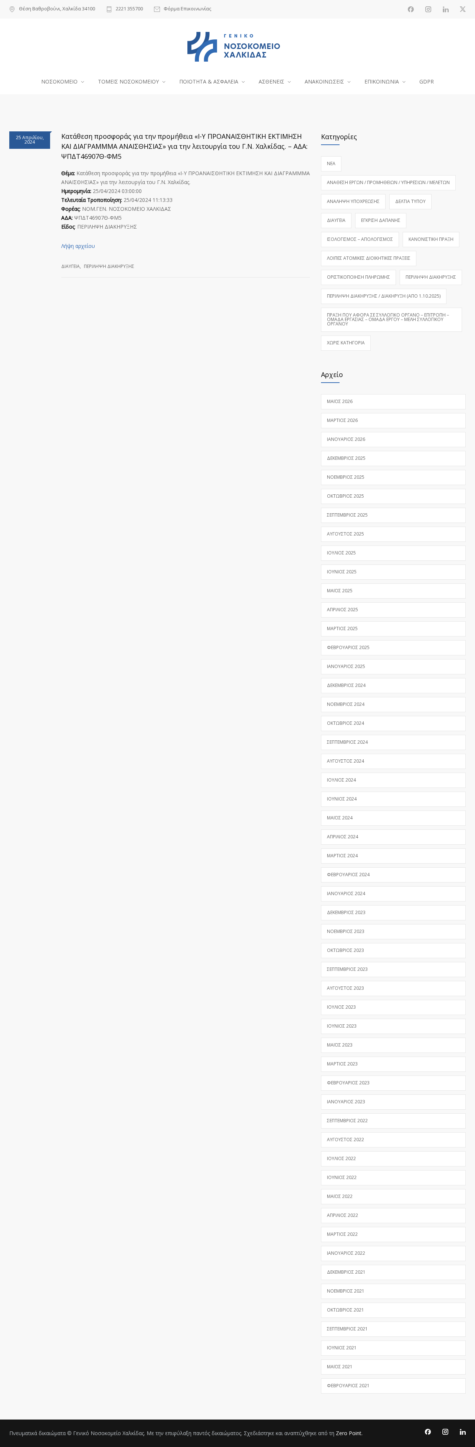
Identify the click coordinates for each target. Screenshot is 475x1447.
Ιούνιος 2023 (342, 1026)
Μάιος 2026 (340, 401)
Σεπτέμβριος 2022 (347, 1120)
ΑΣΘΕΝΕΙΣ (271, 81)
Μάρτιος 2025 (342, 628)
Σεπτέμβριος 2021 (347, 1329)
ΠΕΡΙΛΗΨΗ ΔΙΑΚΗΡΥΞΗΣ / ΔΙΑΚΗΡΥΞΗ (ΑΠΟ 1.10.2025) (383, 296)
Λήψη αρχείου (78, 245)
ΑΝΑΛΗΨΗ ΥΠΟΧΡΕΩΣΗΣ (353, 201)
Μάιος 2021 (340, 1366)
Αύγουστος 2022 (345, 1139)
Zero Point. (349, 1433)
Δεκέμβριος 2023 (346, 912)
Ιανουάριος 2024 (346, 893)
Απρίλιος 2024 (342, 837)
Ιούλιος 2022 (341, 1158)
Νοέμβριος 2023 (345, 931)
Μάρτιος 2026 (342, 420)
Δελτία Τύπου (410, 201)
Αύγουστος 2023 (345, 988)
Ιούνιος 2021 (342, 1348)
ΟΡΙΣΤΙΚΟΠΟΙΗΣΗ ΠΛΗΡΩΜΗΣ (358, 277)
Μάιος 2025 (340, 590)
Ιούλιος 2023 (341, 1007)
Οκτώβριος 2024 (345, 723)
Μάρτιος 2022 (342, 1234)
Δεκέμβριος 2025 (346, 458)
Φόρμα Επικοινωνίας (187, 9)
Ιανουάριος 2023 (346, 1102)
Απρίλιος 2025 (342, 609)
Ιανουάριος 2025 (346, 666)
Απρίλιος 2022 (342, 1215)
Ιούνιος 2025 (342, 572)
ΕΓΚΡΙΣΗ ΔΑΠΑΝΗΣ (380, 220)
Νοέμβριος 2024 (345, 704)
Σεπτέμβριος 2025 (347, 515)
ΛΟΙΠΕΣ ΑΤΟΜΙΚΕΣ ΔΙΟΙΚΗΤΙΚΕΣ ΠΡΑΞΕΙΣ (368, 258)
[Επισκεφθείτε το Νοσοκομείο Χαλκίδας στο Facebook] (411, 9)
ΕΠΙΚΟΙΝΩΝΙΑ (381, 81)
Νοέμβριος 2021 (345, 1291)
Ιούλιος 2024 (341, 780)
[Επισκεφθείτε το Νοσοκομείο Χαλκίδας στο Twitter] (463, 9)
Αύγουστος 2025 (345, 534)
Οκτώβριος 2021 (345, 1310)
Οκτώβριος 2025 (345, 496)
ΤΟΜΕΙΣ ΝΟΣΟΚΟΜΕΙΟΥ (128, 81)
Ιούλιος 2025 (341, 553)
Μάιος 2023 (340, 1045)
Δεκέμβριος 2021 (346, 1272)
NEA (331, 163)
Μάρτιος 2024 (342, 855)
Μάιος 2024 (340, 818)
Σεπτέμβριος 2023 (347, 969)
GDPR (426, 81)
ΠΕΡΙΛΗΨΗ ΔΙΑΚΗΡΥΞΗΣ (109, 266)
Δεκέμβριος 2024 (346, 685)
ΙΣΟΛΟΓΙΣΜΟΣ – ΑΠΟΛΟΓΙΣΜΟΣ (360, 239)
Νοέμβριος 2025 (345, 477)
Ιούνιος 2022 (342, 1177)
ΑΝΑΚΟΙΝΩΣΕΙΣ (324, 81)
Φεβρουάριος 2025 (348, 647)
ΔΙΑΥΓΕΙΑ (70, 266)
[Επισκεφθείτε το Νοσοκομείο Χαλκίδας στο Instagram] (428, 9)
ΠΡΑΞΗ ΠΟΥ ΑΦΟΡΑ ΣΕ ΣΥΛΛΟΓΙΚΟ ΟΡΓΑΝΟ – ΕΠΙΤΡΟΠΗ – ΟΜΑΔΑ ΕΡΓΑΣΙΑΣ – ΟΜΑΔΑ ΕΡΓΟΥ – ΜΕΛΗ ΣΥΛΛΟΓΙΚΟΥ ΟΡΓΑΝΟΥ (388, 319)
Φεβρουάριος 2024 (348, 874)
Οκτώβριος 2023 (345, 950)
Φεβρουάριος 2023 (348, 1083)
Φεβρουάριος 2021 (348, 1385)
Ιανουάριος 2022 (346, 1253)
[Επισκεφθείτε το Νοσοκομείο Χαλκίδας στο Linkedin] (446, 9)
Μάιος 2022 (340, 1196)
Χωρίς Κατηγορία (346, 343)
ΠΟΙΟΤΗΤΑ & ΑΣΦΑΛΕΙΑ (208, 81)
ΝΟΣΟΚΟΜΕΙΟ (59, 81)
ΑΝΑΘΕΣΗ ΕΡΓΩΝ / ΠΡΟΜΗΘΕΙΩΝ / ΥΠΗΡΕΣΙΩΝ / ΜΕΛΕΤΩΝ (388, 182)
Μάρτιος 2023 (342, 1064)
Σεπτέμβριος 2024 (347, 742)
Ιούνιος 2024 (342, 799)
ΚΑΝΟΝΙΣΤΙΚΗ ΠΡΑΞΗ (431, 239)
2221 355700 (129, 9)
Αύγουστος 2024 (345, 761)
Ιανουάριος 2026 (346, 439)
